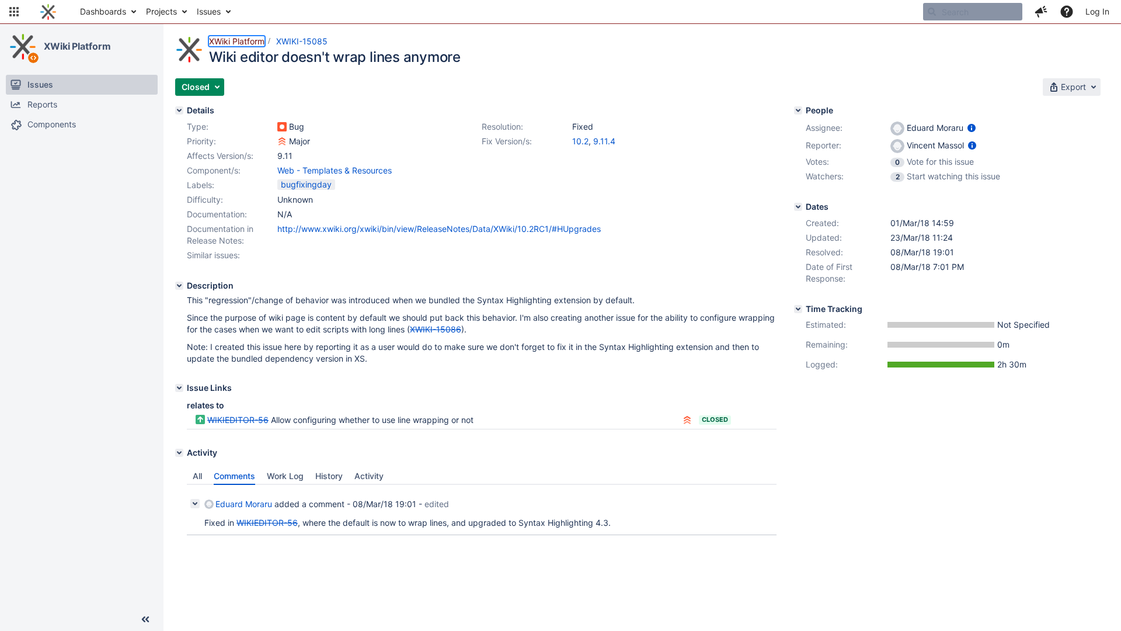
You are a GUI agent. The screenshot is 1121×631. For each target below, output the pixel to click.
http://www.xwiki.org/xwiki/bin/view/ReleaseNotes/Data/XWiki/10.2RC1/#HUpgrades (439, 229)
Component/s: (214, 170)
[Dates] (798, 207)
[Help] (1067, 11)
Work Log (285, 476)
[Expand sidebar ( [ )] (145, 619)
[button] (14, 11)
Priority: (201, 141)
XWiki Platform (77, 46)
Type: (197, 126)
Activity (369, 476)
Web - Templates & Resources (334, 170)
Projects (161, 11)
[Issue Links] (179, 388)
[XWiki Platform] (23, 47)
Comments (234, 476)
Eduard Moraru (243, 504)
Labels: (200, 185)
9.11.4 (604, 141)
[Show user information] (971, 128)
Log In (1097, 11)
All (197, 476)
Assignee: (824, 128)
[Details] (179, 110)
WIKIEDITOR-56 (238, 420)
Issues (209, 11)
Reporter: (823, 145)
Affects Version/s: (220, 156)
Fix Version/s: (507, 141)
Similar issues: (213, 255)
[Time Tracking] (798, 309)
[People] (798, 110)
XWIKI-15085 (302, 41)
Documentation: (217, 214)
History (329, 476)
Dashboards (103, 11)
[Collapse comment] (195, 503)
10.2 (580, 141)
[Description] (179, 286)
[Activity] (179, 453)
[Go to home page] (48, 11)
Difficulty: (205, 199)
